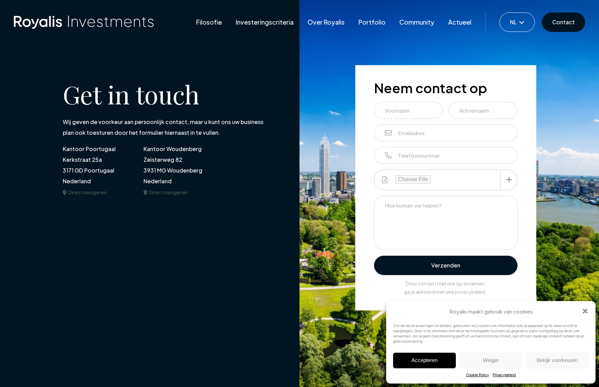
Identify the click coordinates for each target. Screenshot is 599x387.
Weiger (491, 360)
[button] (585, 311)
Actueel (459, 22)
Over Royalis (326, 22)
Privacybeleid (504, 375)
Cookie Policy (477, 375)
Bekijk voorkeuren (557, 360)
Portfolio (371, 22)
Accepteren (424, 360)
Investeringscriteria (265, 22)
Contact (563, 22)
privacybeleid (470, 292)
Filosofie (209, 22)
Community (416, 22)
